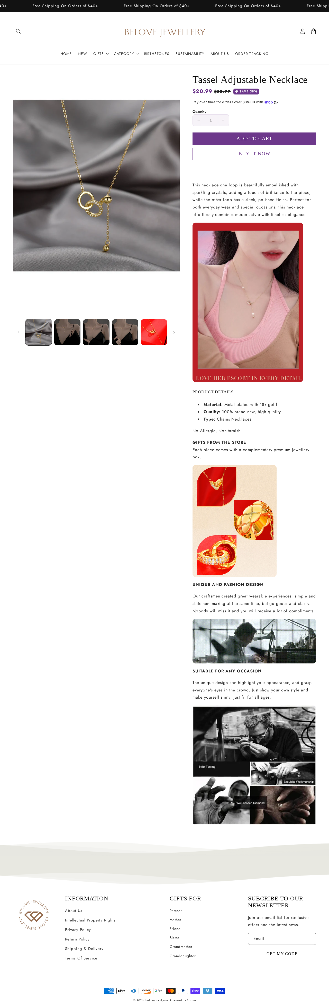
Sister (175, 937)
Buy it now (254, 168)
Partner (176, 910)
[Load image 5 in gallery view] (154, 332)
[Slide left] (18, 332)
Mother (176, 919)
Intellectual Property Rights (90, 920)
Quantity (199, 111)
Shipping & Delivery (84, 949)
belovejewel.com (157, 1000)
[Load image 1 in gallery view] (38, 332)
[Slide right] (174, 332)
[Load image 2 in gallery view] (67, 332)
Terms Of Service (81, 958)
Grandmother (181, 946)
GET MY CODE (282, 954)
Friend (175, 928)
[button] (18, 31)
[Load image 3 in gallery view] (96, 332)
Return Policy (77, 939)
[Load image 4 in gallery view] (125, 332)
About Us (73, 911)
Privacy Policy (78, 930)
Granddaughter (183, 955)
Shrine (191, 1000)
